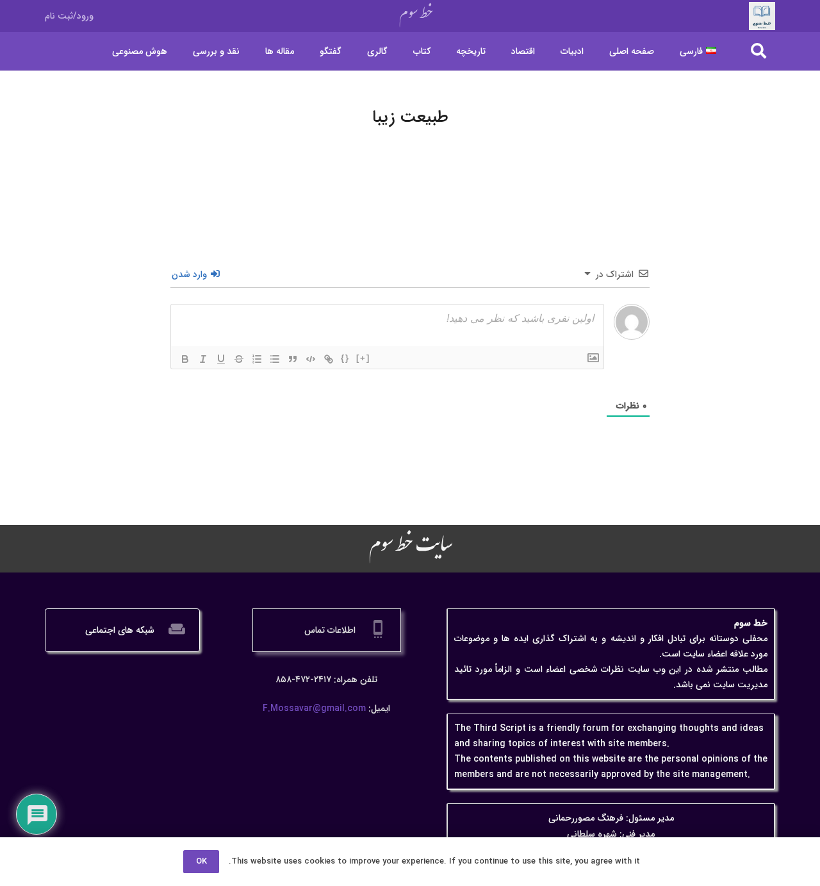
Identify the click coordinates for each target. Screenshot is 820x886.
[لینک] (329, 359)
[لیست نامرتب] (275, 359)
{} (345, 358)
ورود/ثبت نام (69, 16)
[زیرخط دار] (221, 359)
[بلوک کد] (311, 359)
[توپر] (185, 359)
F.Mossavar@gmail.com (314, 708)
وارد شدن (190, 274)
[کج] (203, 359)
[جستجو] (758, 50)
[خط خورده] (239, 359)
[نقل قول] (293, 359)
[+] (363, 358)
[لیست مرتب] (257, 359)
